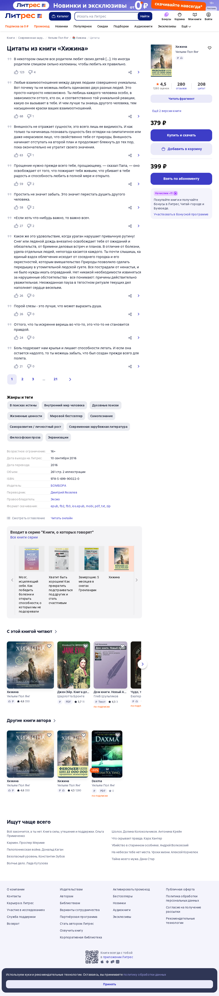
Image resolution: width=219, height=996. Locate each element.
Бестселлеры (123, 896)
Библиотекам (70, 903)
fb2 (62, 506)
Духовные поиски (105, 405)
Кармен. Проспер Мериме (26, 843)
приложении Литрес (118, 957)
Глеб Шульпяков (106, 696)
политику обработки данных (144, 975)
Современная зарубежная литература (98, 427)
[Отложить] (49, 646)
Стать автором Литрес (77, 924)
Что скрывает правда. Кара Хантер (137, 838)
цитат (201, 88)
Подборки (121, 26)
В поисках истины (23, 405)
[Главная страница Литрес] (23, 16)
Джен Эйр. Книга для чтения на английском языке (73, 692)
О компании (16, 889)
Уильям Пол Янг (187, 52)
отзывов (181, 88)
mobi (89, 506)
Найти (144, 16)
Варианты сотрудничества (80, 910)
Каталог (63, 16)
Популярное (83, 26)
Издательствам (71, 889)
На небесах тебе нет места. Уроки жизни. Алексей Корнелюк (155, 852)
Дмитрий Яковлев (64, 492)
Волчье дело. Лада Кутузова (27, 863)
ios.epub (78, 506)
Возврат (13, 924)
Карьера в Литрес (20, 903)
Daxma (97, 781)
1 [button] (12, 379)
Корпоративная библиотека (81, 937)
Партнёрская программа (78, 917)
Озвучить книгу (71, 930)
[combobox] (106, 16)
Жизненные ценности (26, 416)
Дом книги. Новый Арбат (110, 692)
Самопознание (101, 416)
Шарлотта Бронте (70, 696)
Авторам (66, 896)
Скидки (102, 26)
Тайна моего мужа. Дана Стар (133, 859)
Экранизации (58, 437)
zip (109, 506)
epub (54, 506)
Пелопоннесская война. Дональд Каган (35, 849)
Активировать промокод (131, 889)
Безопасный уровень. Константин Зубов (36, 856)
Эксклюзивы (167, 26)
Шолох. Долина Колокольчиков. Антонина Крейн (147, 831)
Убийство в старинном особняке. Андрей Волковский (150, 845)
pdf (97, 506)
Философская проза (25, 437)
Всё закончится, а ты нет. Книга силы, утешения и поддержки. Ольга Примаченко (55, 834)
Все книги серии (24, 537)
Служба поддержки (21, 917)
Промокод (42, 26)
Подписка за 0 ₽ (16, 26)
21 (56, 379)
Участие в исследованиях (26, 910)
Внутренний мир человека (64, 405)
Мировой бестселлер (66, 416)
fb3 (68, 506)
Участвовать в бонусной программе (181, 214)
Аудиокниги (143, 26)
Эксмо (55, 499)
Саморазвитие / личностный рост (35, 427)
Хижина (13, 692)
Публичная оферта (180, 889)
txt (103, 506)
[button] (131, 72)
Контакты (14, 896)
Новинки (61, 26)
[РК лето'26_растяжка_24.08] (109, 5)
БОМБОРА (58, 486)
